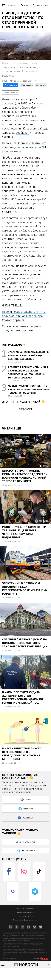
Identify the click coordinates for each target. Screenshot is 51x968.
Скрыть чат (25, 409)
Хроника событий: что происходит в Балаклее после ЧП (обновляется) (24, 147)
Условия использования (25, 909)
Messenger (27, 818)
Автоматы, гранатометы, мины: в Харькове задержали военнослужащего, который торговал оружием (24, 476)
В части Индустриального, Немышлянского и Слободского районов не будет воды (22, 754)
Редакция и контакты (25, 912)
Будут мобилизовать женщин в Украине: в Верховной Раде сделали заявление (28, 355)
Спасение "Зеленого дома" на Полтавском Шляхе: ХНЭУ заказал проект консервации (24, 643)
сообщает (22, 132)
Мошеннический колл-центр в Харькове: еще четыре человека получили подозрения (29, 389)
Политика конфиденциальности (25, 920)
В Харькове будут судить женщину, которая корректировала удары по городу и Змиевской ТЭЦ (22, 697)
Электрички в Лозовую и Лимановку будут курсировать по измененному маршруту (24, 588)
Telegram (28, 809)
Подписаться (28, 850)
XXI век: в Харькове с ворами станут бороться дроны (21, 328)
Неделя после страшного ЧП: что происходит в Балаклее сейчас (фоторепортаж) (24, 316)
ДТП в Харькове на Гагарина (15, 5)
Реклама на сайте (26, 916)
